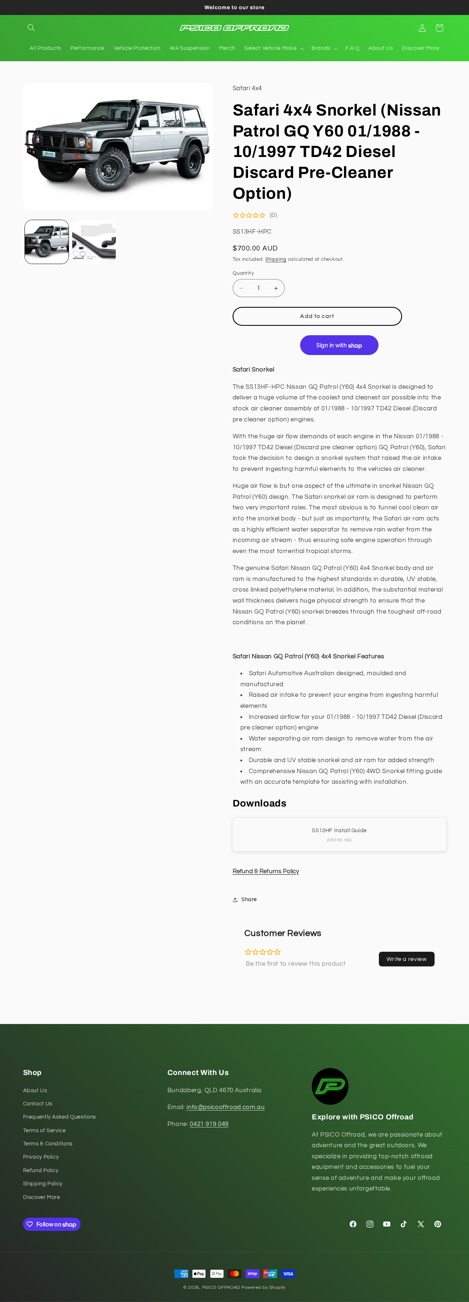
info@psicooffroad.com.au (226, 1107)
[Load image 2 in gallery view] (94, 242)
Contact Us (37, 1104)
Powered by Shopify (263, 1287)
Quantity (243, 273)
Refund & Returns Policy (266, 871)
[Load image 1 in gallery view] (47, 242)
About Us (35, 1090)
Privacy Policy (41, 1157)
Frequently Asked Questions (59, 1117)
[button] (31, 27)
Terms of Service (44, 1130)
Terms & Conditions (48, 1143)
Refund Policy (41, 1170)
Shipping (276, 259)
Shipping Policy (43, 1183)
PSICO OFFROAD (221, 1287)
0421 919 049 (209, 1124)
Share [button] (249, 900)
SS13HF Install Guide (339, 830)
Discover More (41, 1197)
